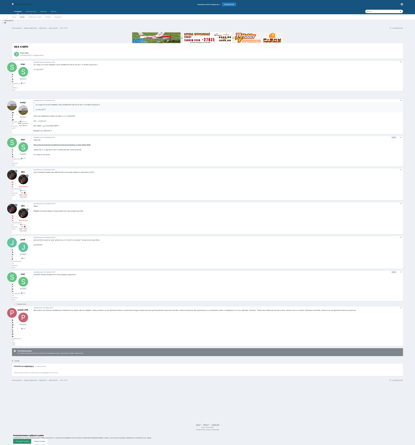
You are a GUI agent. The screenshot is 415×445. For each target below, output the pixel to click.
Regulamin (58, 17)
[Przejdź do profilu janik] (23, 247)
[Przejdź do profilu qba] (23, 179)
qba (23, 172)
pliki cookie (41, 438)
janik (23, 239)
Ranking (48, 17)
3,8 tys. (24, 121)
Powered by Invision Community (207, 430)
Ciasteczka (215, 425)
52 (24, 258)
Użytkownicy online (35, 17)
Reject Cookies (39, 441)
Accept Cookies (23, 441)
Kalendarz (43, 11)
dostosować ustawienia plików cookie (95, 438)
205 (24, 83)
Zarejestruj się (229, 4)
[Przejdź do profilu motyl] (23, 110)
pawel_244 (23, 310)
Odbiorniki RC (39, 55)
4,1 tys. (24, 190)
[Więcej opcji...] (401, 62)
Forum (22, 17)
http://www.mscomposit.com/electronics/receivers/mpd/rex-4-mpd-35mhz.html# (62, 145)
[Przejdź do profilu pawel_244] (23, 317)
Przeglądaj (18, 11)
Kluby (14, 17)
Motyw (206, 425)
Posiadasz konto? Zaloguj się (208, 4)
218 (24, 329)
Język (198, 425)
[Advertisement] (207, 96)
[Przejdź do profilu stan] (16, 54)
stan (26, 53)
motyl (23, 102)
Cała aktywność (31, 11)
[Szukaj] (400, 11)
